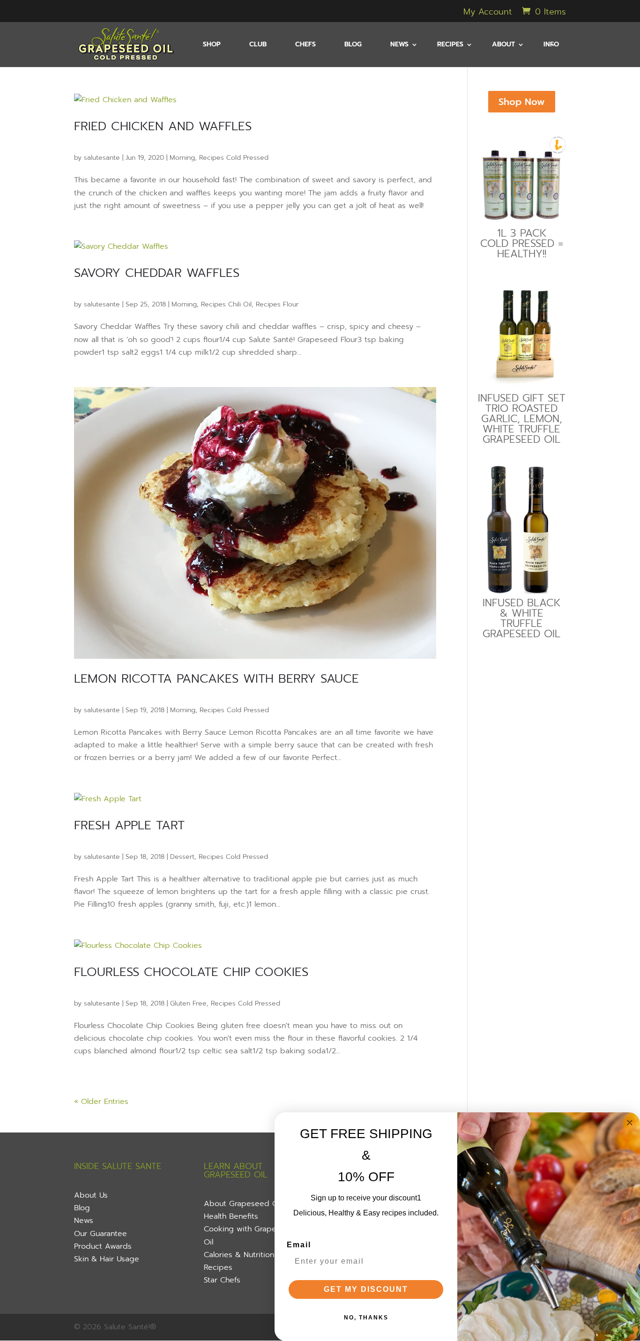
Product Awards (103, 1246)
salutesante (102, 158)
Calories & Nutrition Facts (249, 1254)
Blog (82, 1208)
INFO (551, 45)
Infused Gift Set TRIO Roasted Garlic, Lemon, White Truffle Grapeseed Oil (522, 418)
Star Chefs (222, 1280)
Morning (182, 158)
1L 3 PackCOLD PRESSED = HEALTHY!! (521, 243)
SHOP (212, 45)
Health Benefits (231, 1216)
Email (299, 1245)
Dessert (182, 857)
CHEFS (305, 45)
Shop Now (522, 102)
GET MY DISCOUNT (366, 1289)
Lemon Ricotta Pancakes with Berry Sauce (216, 679)
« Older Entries (101, 1101)
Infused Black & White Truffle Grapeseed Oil (521, 618)
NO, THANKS (366, 1317)
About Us (91, 1195)
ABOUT (503, 45)
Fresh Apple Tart (129, 825)
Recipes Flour (277, 304)
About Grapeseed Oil (243, 1203)
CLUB (258, 45)
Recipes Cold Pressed (233, 158)
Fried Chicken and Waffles (163, 126)
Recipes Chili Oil (226, 304)
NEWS (399, 45)
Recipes (218, 1267)
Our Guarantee (100, 1233)
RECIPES (450, 45)
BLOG (353, 45)
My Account (487, 12)
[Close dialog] (629, 1122)
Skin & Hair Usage (106, 1259)
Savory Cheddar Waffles (156, 273)
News (83, 1220)
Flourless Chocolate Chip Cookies (191, 972)
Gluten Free (188, 1003)
